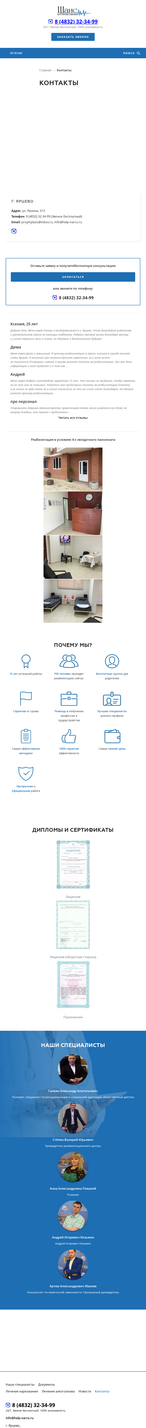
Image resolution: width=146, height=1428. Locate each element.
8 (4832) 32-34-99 (76, 21)
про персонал (23, 401)
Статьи (15, 94)
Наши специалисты (20, 1384)
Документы (46, 1384)
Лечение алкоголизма (20, 79)
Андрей (17, 374)
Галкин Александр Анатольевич (73, 1091)
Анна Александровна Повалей (73, 1188)
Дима (15, 347)
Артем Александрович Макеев (73, 1286)
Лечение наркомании (20, 58)
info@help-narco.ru (68, 222)
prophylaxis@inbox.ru (37, 222)
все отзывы (79, 418)
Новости (85, 1391)
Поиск (129, 53)
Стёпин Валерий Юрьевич (73, 1140)
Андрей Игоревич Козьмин (73, 1237)
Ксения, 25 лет (24, 323)
